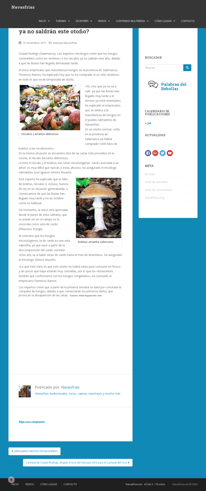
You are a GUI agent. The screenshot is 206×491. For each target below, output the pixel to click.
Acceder (150, 174)
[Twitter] (162, 152)
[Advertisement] (70, 329)
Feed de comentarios (159, 190)
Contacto (188, 21)
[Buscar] (187, 67)
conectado (56, 428)
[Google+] (155, 152)
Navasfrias (70, 387)
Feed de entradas (156, 182)
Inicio (42, 21)
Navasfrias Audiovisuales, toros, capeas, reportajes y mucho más (78, 393)
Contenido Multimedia (130, 21)
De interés (82, 21)
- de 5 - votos (145, 484)
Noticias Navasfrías (65, 43)
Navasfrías (23, 7)
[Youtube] (170, 152)
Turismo (61, 21)
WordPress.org (154, 197)
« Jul (148, 123)
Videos (102, 21)
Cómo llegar (163, 21)
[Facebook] (148, 152)
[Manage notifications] (11, 480)
